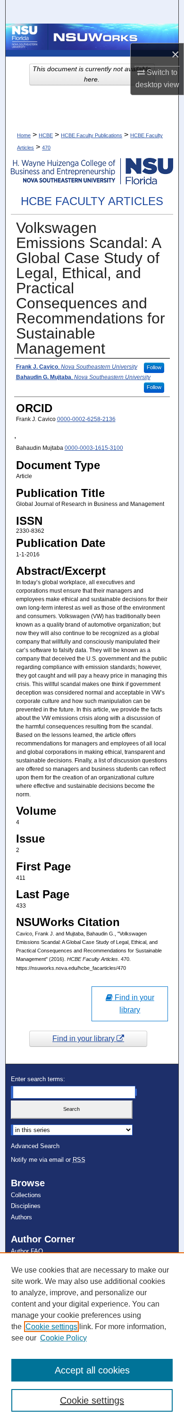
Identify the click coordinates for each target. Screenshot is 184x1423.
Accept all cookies (92, 1370)
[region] (92, 1337)
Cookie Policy (63, 1338)
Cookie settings (51, 1327)
